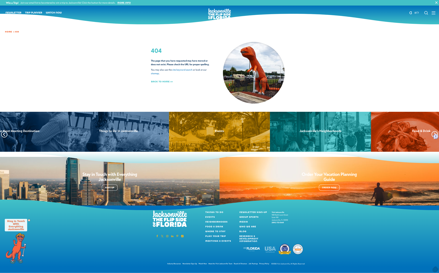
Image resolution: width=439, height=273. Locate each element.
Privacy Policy (264, 263)
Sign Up (109, 187)
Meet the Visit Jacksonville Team (220, 263)
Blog (242, 231)
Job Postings (253, 263)
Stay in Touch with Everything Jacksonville (16, 225)
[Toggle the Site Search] (426, 13)
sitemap (155, 73)
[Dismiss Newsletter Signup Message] (29, 220)
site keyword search (182, 69)
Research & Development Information (248, 239)
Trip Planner (33, 12)
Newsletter (13, 12)
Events (210, 217)
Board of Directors (240, 263)
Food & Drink (214, 226)
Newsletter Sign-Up (253, 212)
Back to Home (160, 81)
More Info (124, 2)
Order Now (329, 187)
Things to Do (214, 212)
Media (243, 222)
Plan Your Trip (215, 236)
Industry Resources (174, 263)
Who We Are (247, 226)
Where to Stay (215, 231)
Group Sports (249, 217)
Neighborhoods (216, 222)
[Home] (219, 15)
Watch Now (54, 12)
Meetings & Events (218, 241)
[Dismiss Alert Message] (436, 2)
